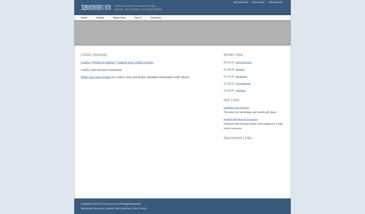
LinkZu (85, 62)
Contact (143, 208)
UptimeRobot (244, 62)
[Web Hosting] (258, 2)
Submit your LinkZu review (135, 62)
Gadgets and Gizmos (236, 107)
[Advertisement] (182, 32)
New (117, 208)
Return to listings (103, 62)
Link (135, 208)
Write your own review (96, 77)
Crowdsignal (243, 83)
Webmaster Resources (92, 208)
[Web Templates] (241, 2)
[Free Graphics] (275, 2)
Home (84, 17)
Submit (100, 17)
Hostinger (241, 76)
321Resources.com (110, 204)
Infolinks (241, 90)
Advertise (156, 17)
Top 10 (137, 17)
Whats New (119, 17)
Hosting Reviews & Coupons (241, 119)
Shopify (240, 69)
